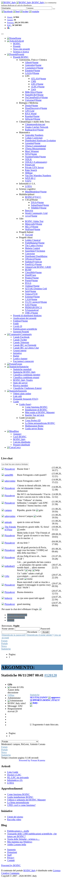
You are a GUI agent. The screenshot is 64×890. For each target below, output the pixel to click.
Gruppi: (10, 20)
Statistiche (6, 649)
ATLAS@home (38, 78)
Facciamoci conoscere (23, 361)
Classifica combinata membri (26, 374)
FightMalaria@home (35, 243)
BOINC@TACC (33, 197)
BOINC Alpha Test (34, 221)
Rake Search (31, 170)
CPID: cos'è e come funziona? (21, 805)
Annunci (17, 434)
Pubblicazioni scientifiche (25, 329)
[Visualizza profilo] (3, 469)
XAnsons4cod (32, 310)
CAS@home (31, 299)
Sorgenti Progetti (21, 331)
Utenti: (10, 17)
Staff (9, 855)
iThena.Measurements (35, 148)
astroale (8, 522)
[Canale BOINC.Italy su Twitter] (24, 11)
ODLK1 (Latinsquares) (36, 162)
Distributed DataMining (36, 256)
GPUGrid (29, 111)
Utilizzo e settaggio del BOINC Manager (26, 799)
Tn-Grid (29, 234)
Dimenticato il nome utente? (39, 635)
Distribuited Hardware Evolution (40, 140)
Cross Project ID (33, 420)
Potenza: (10, 22)
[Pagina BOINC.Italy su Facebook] (7, 11)
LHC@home (37, 84)
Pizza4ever (10, 469)
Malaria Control (32, 248)
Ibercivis (29, 210)
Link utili (17, 396)
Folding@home (20, 321)
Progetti (16, 46)
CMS (33, 81)
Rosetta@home (32, 116)
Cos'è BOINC (19, 436)
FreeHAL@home (33, 264)
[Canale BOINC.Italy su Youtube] (16, 11)
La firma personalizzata (18, 802)
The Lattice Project (34, 245)
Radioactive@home (34, 129)
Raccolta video (14, 819)
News (4, 646)
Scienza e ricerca (21, 51)
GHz (7, 576)
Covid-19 (17, 326)
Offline (11, 695)
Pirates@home (32, 278)
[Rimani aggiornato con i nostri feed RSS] (34, 11)
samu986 (9, 475)
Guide (16, 401)
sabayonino (10, 481)
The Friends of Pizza (10, 528)
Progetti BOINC (21, 57)
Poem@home (31, 280)
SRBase (29, 173)
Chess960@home (33, 272)
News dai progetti (21, 49)
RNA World (30, 113)
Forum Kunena (38, 760)
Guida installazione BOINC (20, 797)
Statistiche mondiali (22, 369)
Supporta (11, 849)
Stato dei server (20, 383)
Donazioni (12, 852)
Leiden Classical (32, 240)
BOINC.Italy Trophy (23, 380)
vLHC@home (38, 86)
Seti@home (30, 291)
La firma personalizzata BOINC (40, 423)
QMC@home (31, 313)
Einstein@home (32, 70)
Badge (16, 356)
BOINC (17, 43)
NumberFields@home (35, 156)
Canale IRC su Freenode (24, 345)
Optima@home (32, 286)
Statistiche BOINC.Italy (24, 372)
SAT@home (31, 304)
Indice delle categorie (17, 615)
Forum (4, 640)
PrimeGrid (30, 164)
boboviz (8, 598)
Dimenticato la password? (14, 635)
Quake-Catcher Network (36, 127)
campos (8, 510)
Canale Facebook (21, 337)
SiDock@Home (32, 119)
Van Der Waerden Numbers (38, 175)
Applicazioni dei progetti (24, 318)
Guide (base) (25, 404)
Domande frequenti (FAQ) (25, 399)
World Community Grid (36, 213)
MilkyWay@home (33, 92)
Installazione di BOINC (36, 409)
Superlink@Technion (35, 251)
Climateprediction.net (35, 124)
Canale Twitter (20, 339)
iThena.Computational (35, 146)
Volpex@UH (31, 294)
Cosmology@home (34, 68)
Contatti (11, 860)
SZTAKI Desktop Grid (36, 288)
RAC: (9, 25)
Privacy (10, 857)
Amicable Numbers (34, 135)
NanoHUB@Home (34, 94)
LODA (28, 186)
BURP (28, 269)
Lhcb (33, 89)
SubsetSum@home (40, 205)
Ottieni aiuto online (22, 393)
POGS (28, 283)
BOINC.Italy (19, 439)
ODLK (28, 159)
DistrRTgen (30, 275)
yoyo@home (31, 216)
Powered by (24, 760)
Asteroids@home (33, 65)
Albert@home (31, 62)
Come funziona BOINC (36, 407)
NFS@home (31, 154)
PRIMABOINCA (33, 307)
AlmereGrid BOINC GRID (38, 267)
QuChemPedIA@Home (36, 97)
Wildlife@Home (38, 208)
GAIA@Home (32, 73)
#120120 (50, 675)
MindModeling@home (36, 191)
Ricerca (10, 620)
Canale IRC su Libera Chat (26, 348)
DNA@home (37, 202)
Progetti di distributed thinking (27, 315)
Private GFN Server (34, 167)
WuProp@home (32, 229)
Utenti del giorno (15, 817)
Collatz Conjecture (34, 138)
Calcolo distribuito (21, 442)
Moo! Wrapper (32, 151)
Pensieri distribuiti (21, 444)
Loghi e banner (20, 358)
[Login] (54, 8)
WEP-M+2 (30, 178)
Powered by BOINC (11, 865)
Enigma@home (32, 296)
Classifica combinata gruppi (26, 377)
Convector (30, 253)
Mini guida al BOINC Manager (40, 412)
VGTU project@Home (36, 302)
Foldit (16, 323)
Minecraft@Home (33, 224)
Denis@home (31, 105)
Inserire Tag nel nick (34, 415)
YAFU (28, 181)
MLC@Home (31, 226)
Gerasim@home (32, 143)
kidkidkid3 (10, 566)
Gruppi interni (19, 350)
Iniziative (17, 353)
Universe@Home (33, 100)
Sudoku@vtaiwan (33, 261)
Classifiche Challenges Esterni (27, 388)
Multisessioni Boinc (34, 426)
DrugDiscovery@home (36, 108)
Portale (4, 643)
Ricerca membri (20, 385)
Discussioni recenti (16, 617)
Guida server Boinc (34, 428)
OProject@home (33, 259)
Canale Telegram (21, 342)
